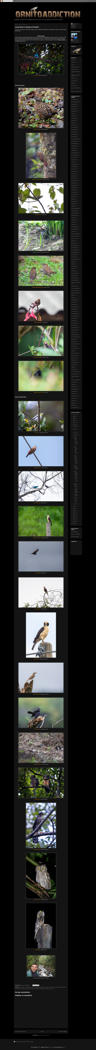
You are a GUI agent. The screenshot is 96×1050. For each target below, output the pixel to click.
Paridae (73, 268)
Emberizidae (74, 180)
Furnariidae (46, 987)
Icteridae (73, 217)
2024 (74, 418)
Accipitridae (73, 99)
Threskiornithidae (75, 376)
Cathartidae (22, 987)
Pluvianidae (73, 304)
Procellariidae (74, 313)
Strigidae (23, 988)
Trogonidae (73, 391)
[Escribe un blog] (34, 985)
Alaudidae (73, 108)
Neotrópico (52, 987)
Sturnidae (73, 364)
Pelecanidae (74, 277)
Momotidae (73, 243)
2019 (74, 508)
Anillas (72, 62)
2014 (74, 517)
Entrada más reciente (20, 1031)
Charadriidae (74, 152)
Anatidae (73, 115)
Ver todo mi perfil (75, 41)
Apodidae (73, 120)
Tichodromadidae (75, 379)
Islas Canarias (74, 67)
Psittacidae (73, 320)
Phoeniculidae (74, 290)
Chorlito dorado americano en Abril (75, 498)
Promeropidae (74, 316)
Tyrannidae (52, 988)
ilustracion (73, 85)
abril (75, 436)
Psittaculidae (74, 323)
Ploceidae (73, 302)
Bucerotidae (74, 129)
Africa (72, 60)
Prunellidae (73, 318)
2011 (74, 523)
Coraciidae (73, 166)
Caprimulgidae (74, 141)
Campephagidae (75, 138)
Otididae (73, 263)
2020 (74, 506)
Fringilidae (73, 192)
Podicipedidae (74, 306)
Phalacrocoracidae (75, 282)
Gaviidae (73, 199)
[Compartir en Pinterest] (38, 985)
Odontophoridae (63, 987)
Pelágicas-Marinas (75, 71)
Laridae (73, 224)
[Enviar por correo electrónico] (33, 985)
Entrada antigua (63, 1031)
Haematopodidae (75, 208)
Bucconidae (74, 127)
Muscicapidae (74, 250)
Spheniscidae (74, 353)
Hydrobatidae (74, 215)
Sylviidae (73, 369)
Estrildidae (73, 182)
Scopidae (73, 346)
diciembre (76, 426)
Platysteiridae (74, 299)
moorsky (51, 1047)
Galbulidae (73, 196)
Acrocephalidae (74, 101)
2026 (74, 414)
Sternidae (73, 357)
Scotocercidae (74, 348)
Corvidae (73, 169)
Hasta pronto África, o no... (76, 467)
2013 (74, 519)
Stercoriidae (74, 355)
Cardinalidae (74, 143)
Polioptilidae (74, 309)
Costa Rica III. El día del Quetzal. (76, 450)
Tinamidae (73, 382)
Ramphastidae (74, 334)
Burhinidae (73, 136)
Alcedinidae (73, 111)
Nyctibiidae (56, 987)
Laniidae (73, 222)
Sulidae (73, 367)
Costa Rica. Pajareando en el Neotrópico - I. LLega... (76, 477)
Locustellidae (74, 229)
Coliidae (73, 162)
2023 (74, 420)
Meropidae (73, 238)
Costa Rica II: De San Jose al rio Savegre (76, 460)
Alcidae (73, 113)
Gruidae (73, 206)
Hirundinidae (74, 213)
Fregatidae (73, 189)
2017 (74, 512)
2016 (74, 514)
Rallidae (73, 332)
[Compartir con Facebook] (37, 985)
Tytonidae (73, 398)
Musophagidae (74, 252)
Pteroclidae (73, 325)
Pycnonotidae (74, 330)
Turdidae (47, 988)
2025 (74, 416)
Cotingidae (32, 987)
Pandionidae (74, 266)
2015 (74, 515)
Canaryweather (74, 531)
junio (75, 432)
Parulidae (73, 270)
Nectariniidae (74, 254)
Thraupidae (27, 988)
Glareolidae (73, 201)
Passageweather (75, 536)
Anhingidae (73, 118)
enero (75, 503)
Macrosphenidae (75, 233)
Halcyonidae (74, 210)
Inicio (42, 1031)
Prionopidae (74, 311)
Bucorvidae (73, 131)
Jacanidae (73, 220)
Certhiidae (73, 148)
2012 (74, 521)
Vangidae (73, 403)
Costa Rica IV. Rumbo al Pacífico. (76, 441)
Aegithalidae (74, 104)
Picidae (73, 295)
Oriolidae (73, 261)
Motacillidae (74, 247)
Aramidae (73, 122)
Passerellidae (18, 988)
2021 (74, 424)
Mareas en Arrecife (75, 534)
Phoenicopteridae (75, 288)
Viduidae (73, 405)
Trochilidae (36, 988)
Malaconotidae (74, 236)
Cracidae (73, 173)
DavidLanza (75, 40)
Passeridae (73, 275)
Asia (72, 64)
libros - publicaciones (76, 87)
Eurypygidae (74, 185)
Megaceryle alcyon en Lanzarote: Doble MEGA (76, 488)
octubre (75, 429)
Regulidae (73, 339)
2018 (74, 510)
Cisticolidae (73, 159)
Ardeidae (73, 125)
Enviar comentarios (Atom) (44, 1035)
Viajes (72, 83)
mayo (75, 434)
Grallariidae (73, 203)
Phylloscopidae (74, 292)
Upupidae (73, 400)
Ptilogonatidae (74, 327)
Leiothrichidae (74, 226)
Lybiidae (73, 231)
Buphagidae (74, 134)
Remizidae (73, 341)
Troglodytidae (42, 988)
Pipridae (73, 297)
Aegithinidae (74, 106)
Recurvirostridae (75, 336)
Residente (73, 80)
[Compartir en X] (36, 985)
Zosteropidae (74, 407)
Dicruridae (73, 178)
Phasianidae (74, 286)
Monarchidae (74, 245)
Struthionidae (74, 362)
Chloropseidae (74, 155)
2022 (74, 422)
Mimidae (73, 240)
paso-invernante (75, 91)
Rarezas (73, 78)
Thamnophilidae (75, 371)
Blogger (63, 1047)
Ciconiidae (73, 157)
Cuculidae (37, 987)
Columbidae (27, 987)
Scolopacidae (74, 343)
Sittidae (73, 350)
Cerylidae (73, 150)
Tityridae (32, 988)
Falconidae (41, 987)
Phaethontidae (74, 280)
